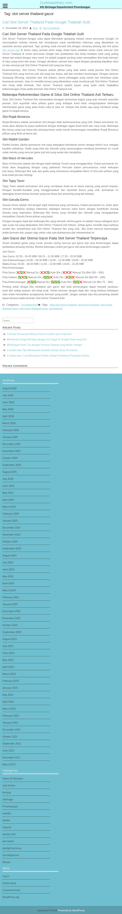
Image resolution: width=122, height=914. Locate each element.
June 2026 (8, 402)
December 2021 (11, 729)
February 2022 (10, 715)
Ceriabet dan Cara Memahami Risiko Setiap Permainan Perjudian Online (48, 355)
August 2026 (9, 388)
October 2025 (10, 458)
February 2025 (10, 513)
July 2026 (7, 395)
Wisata (6, 862)
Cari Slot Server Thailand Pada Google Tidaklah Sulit (46, 22)
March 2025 (9, 506)
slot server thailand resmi (34, 308)
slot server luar (11, 50)
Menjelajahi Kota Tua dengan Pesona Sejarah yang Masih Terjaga (44, 344)
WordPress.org (10, 897)
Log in (5, 876)
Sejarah (6, 827)
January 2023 (10, 687)
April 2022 (8, 701)
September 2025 (11, 464)
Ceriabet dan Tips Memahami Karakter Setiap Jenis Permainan (42, 350)
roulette (6, 813)
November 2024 (11, 534)
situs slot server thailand (63, 304)
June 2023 (8, 653)
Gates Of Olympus (12, 778)
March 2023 (9, 673)
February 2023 (10, 680)
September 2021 (11, 743)
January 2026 (10, 437)
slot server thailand (88, 304)
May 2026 (8, 409)
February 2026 (10, 430)
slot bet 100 (8, 834)
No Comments (51, 28)
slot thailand (56, 308)
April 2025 (8, 499)
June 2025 (8, 485)
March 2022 (9, 708)
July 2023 (7, 646)
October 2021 (10, 736)
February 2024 (10, 597)
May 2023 (8, 660)
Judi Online (8, 785)
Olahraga (7, 799)
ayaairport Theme (47, 910)
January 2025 (10, 520)
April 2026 (8, 416)
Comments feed (11, 890)
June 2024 (8, 569)
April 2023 (8, 666)
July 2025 (7, 478)
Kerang (6, 792)
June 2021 (8, 750)
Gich (35, 28)
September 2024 (11, 548)
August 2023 (9, 639)
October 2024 (10, 541)
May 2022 (8, 694)
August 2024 (9, 555)
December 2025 (11, 444)
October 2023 (10, 625)
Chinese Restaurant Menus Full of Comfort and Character (39, 334)
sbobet (6, 820)
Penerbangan (10, 806)
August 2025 (9, 471)
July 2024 (7, 562)
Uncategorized (29, 304)
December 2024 (11, 527)
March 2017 (9, 764)
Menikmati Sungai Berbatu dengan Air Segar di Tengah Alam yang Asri (47, 339)
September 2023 (11, 632)
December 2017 (11, 757)
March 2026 (9, 423)
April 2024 (8, 583)
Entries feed (9, 883)
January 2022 (10, 722)
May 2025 (8, 492)
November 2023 (11, 618)
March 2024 (9, 590)
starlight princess (11, 848)
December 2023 (11, 611)
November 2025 (11, 451)
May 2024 (8, 576)
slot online (8, 841)
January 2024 (10, 604)
